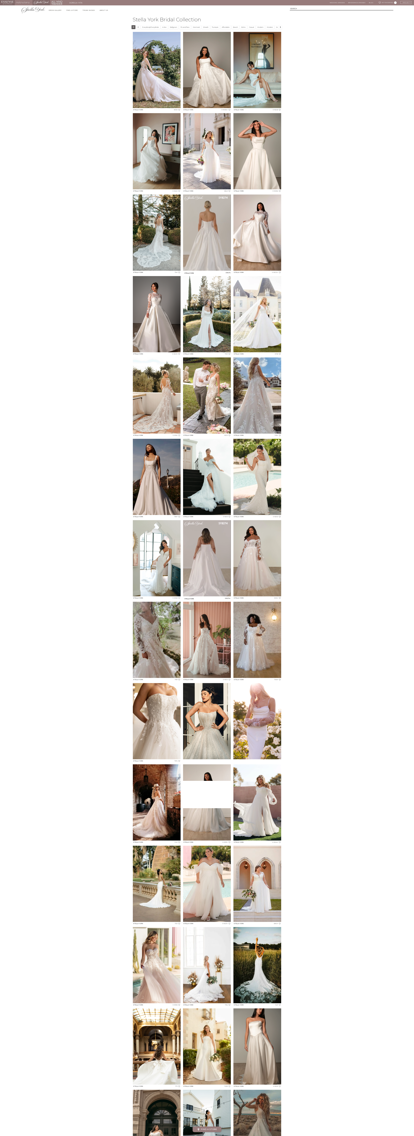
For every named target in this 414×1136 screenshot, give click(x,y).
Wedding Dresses (337, 2)
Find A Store (72, 10)
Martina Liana (23, 2)
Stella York (41, 2)
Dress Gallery (55, 10)
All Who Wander (57, 2)
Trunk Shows (88, 10)
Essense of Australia (7, 2)
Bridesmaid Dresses (356, 2)
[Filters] (133, 27)
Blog (371, 2)
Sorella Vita (76, 2)
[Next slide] (280, 27)
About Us (104, 10)
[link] (157, 71)
